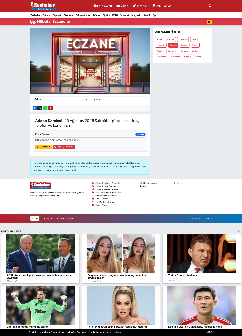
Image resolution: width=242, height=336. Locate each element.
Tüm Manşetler (102, 199)
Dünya (96, 15)
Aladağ (160, 39)
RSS (36, 218)
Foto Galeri (104, 6)
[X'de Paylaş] (39, 108)
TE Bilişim (207, 218)
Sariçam (184, 51)
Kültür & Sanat (120, 15)
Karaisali (173, 45)
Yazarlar (142, 6)
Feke (194, 39)
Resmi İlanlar (163, 6)
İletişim (180, 183)
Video (124, 6)
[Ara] (210, 6)
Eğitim (106, 15)
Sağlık (147, 15)
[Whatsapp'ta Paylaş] (45, 108)
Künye (143, 186)
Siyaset (57, 15)
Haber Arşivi (101, 205)
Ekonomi (68, 15)
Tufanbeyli (161, 57)
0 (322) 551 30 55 (66, 147)
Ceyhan (170, 39)
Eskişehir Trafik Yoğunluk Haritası (110, 193)
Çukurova (183, 39)
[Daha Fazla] (50, 108)
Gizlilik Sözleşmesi (148, 183)
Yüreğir (187, 57)
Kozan (195, 45)
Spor (155, 15)
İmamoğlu (161, 45)
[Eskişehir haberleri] (43, 6)
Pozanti (160, 51)
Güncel (47, 15)
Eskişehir (35, 15)
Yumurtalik (175, 57)
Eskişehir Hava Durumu (106, 186)
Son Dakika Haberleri (105, 202)
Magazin (136, 15)
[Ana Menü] (210, 15)
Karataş (184, 45)
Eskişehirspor (83, 15)
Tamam (209, 332)
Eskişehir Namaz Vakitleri (107, 189)
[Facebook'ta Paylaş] (35, 108)
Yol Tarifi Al (44, 147)
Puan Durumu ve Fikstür (106, 196)
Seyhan (195, 51)
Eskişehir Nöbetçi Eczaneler (108, 183)
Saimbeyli (172, 51)
